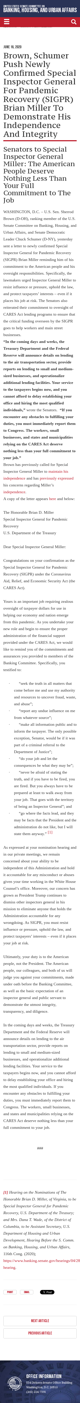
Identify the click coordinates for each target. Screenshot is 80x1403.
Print (10, 1292)
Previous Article (40, 1333)
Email (26, 1292)
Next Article (40, 1321)
